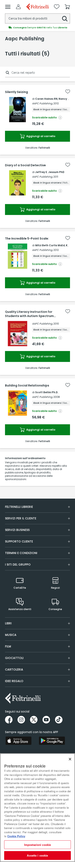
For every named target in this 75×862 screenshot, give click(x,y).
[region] (37, 807)
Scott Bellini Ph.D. (46, 392)
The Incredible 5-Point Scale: (27, 238)
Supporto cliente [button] (19, 541)
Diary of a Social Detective (25, 165)
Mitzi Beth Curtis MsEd (50, 245)
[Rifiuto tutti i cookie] (70, 759)
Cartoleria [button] (14, 669)
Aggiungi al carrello (40, 136)
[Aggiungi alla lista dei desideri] (68, 91)
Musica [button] (10, 635)
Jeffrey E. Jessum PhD (49, 172)
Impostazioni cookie (37, 845)
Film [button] (8, 646)
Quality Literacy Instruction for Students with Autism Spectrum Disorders (29, 314)
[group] (37, 27)
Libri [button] (8, 623)
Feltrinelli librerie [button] (19, 507)
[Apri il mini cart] (67, 6)
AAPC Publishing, (42, 103)
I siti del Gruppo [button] (18, 564)
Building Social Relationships (27, 385)
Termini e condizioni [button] (21, 553)
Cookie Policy (16, 836)
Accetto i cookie (37, 855)
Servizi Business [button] (17, 530)
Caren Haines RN (46, 99)
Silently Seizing (16, 92)
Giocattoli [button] (14, 658)
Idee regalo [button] (14, 681)
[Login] (18, 6)
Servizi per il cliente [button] (20, 518)
